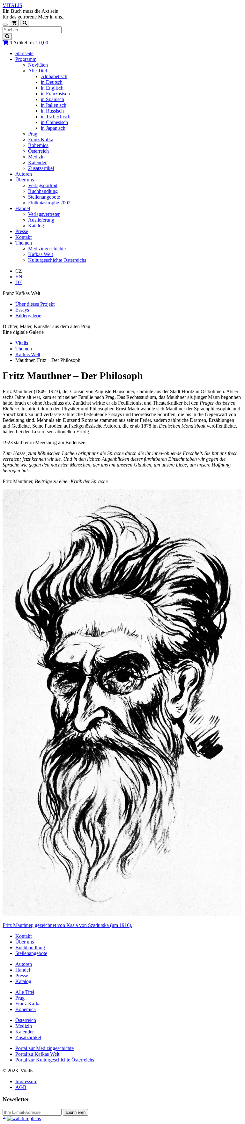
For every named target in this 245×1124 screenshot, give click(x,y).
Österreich (38, 151)
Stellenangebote (44, 197)
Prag (32, 133)
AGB (20, 1087)
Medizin (36, 156)
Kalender (37, 162)
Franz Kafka (40, 139)
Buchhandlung (43, 191)
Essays (22, 309)
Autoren (23, 174)
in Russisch (52, 111)
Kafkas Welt (40, 254)
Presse (21, 231)
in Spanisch (52, 99)
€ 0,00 (41, 42)
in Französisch (55, 93)
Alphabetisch (54, 76)
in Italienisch (53, 105)
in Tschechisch (56, 116)
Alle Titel (37, 70)
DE (18, 282)
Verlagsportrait (42, 185)
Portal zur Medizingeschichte (44, 1048)
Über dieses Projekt (35, 304)
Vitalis (21, 343)
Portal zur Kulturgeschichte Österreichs (54, 1059)
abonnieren (75, 1112)
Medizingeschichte (47, 248)
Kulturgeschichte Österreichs (57, 260)
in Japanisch (53, 128)
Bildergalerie (28, 315)
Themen (23, 243)
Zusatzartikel (41, 168)
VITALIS (12, 5)
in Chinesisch (54, 122)
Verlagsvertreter (44, 214)
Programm (25, 59)
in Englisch (52, 88)
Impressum (26, 1081)
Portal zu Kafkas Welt (37, 1054)
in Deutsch (52, 82)
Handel (22, 208)
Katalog (36, 225)
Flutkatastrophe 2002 (49, 202)
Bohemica (38, 145)
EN (18, 276)
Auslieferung (41, 220)
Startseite (24, 53)
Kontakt (23, 237)
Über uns (24, 179)
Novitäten (38, 65)
